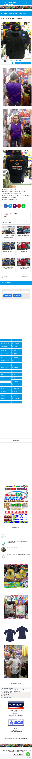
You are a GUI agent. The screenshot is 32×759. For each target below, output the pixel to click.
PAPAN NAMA (5, 364)
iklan (3, 384)
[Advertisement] (16, 420)
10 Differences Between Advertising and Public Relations (15, 532)
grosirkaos (16, 381)
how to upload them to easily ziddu (14, 534)
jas (14, 384)
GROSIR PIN (5, 346)
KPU (14, 360)
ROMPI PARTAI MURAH (23, 235)
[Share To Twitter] (10, 206)
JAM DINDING (5, 353)
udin (15, 402)
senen (15, 395)
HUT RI (15, 346)
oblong (15, 391)
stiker (3, 398)
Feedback (17, 295)
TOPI (15, 377)
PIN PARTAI (4, 371)
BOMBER (16, 340)
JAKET (15, 350)
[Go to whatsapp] (28, 754)
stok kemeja (16, 398)
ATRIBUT (4, 340)
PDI (14, 364)
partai (3, 395)
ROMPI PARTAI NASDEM (8, 251)
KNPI (3, 357)
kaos (3, 388)
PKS (14, 371)
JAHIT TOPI (4, 350)
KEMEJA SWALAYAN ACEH (13, 547)
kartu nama (16, 388)
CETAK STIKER (5, 343)
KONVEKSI (16, 357)
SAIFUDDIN (13, 213)
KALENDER (16, 353)
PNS (3, 374)
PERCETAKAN (5, 367)
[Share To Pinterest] (19, 206)
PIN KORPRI (16, 367)
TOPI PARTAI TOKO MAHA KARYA (17, 750)
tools (3, 402)
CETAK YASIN (17, 343)
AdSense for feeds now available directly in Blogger (18, 554)
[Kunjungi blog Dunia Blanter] (16, 7)
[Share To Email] (15, 206)
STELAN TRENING (3, 378)
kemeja (4, 391)
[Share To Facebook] (6, 206)
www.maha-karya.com (6, 697)
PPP (14, 374)
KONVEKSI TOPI (5, 360)
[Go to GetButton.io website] (28, 757)
